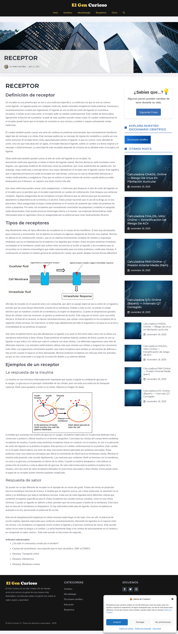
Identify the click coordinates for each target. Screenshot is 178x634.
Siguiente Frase (148, 112)
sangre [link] (11, 383)
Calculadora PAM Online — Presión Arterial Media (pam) (156, 371)
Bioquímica (101, 12)
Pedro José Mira (19, 67)
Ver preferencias (163, 622)
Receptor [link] (22, 85)
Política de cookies (126, 629)
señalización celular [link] (33, 238)
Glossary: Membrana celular (26, 564)
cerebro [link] (41, 528)
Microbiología (84, 12)
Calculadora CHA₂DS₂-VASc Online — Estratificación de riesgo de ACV (146, 219)
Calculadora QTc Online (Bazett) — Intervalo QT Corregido (144, 303)
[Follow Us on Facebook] (124, 589)
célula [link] (35, 136)
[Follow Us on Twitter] (130, 589)
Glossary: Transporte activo (25, 554)
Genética (67, 12)
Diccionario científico (137, 139)
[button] (172, 599)
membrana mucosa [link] (23, 491)
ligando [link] (15, 106)
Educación (69, 604)
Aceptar (117, 622)
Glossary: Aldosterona (23, 559)
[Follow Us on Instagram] (136, 589)
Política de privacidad (143, 629)
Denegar (140, 622)
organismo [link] (89, 323)
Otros (114, 12)
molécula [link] (55, 102)
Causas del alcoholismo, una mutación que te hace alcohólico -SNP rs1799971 (51, 548)
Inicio (55, 12)
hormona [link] (28, 379)
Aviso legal (157, 629)
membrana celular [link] (32, 245)
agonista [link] (16, 174)
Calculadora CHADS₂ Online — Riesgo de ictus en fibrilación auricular (147, 178)
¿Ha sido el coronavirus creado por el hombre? (35, 543)
